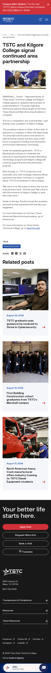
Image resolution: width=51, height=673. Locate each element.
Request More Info (25, 535)
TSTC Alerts (13, 10)
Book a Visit (25, 543)
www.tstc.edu (33, 228)
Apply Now (25, 527)
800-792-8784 (10, 589)
